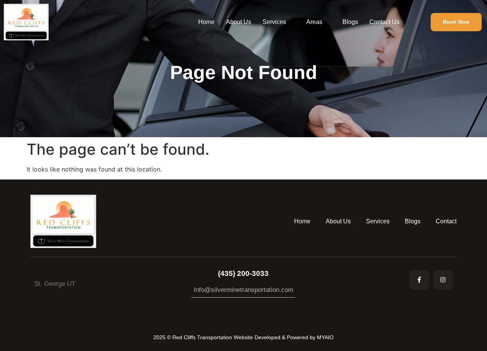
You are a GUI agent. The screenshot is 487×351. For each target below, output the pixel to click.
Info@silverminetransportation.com (243, 289)
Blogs (350, 22)
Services (274, 22)
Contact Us (384, 22)
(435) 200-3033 (243, 273)
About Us (238, 22)
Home (206, 22)
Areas (314, 22)
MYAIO (325, 337)
